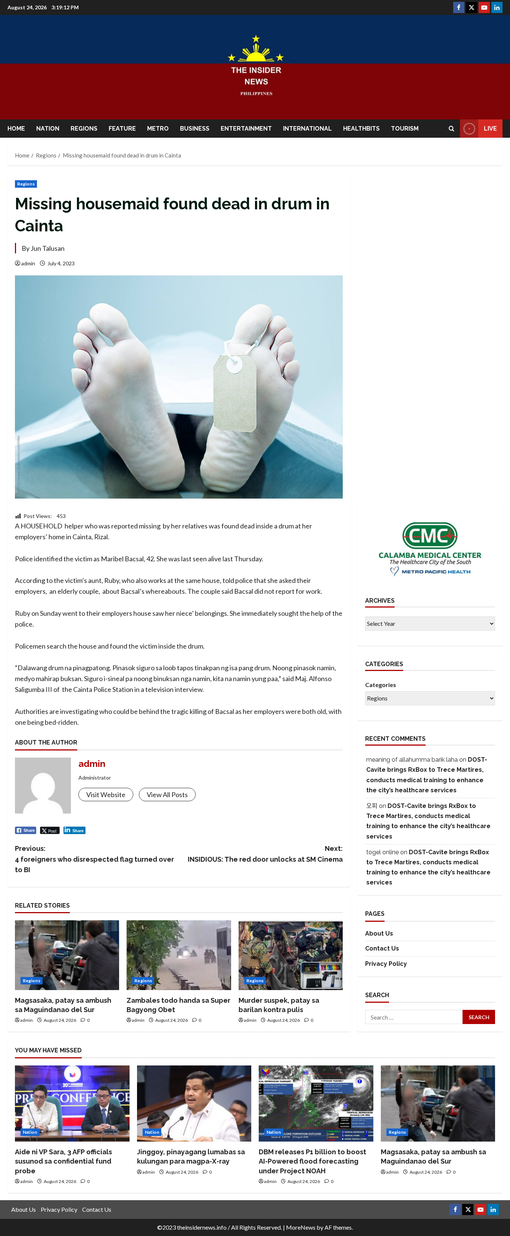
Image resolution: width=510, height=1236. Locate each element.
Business (194, 128)
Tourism (405, 128)
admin (28, 263)
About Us (379, 933)
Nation (47, 128)
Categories (380, 684)
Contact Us (382, 948)
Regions (84, 128)
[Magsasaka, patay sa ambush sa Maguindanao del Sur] (67, 955)
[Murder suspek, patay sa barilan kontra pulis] (291, 955)
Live (490, 128)
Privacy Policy (386, 964)
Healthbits (361, 128)
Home (16, 128)
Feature (122, 128)
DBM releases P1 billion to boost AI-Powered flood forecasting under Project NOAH (312, 1161)
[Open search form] (451, 128)
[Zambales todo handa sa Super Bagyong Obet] (179, 955)
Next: (265, 854)
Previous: (94, 859)
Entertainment (246, 128)
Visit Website (105, 794)
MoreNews (300, 1227)
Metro (158, 128)
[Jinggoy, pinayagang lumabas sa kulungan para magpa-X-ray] (194, 1103)
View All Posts (167, 794)
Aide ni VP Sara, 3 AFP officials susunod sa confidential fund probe (63, 1161)
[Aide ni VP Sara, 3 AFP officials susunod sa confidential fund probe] (72, 1103)
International (307, 128)
